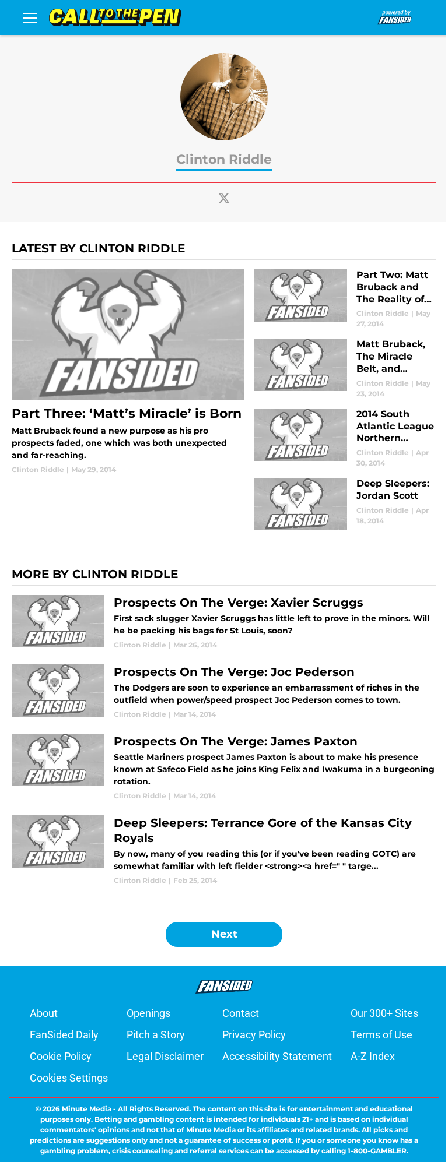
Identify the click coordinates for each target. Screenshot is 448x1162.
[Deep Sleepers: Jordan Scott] (345, 504)
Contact (240, 1013)
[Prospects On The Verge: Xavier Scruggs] (224, 622)
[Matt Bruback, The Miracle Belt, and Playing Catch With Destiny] (345, 369)
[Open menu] (30, 17)
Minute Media (86, 1108)
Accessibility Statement (277, 1056)
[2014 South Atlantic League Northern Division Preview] (345, 439)
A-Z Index (373, 1056)
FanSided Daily (64, 1035)
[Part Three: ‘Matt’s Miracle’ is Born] (128, 372)
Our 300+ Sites (384, 1013)
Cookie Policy (61, 1056)
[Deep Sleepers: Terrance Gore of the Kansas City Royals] (224, 850)
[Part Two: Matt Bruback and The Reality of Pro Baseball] (345, 299)
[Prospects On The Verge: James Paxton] (224, 767)
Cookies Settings (69, 1078)
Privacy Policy (254, 1035)
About (44, 1013)
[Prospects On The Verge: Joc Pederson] (224, 692)
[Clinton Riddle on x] (224, 198)
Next (224, 934)
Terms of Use (381, 1035)
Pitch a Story (156, 1035)
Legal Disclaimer (165, 1056)
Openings (148, 1013)
